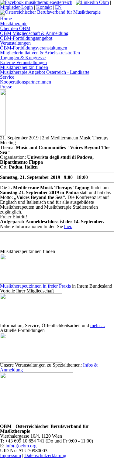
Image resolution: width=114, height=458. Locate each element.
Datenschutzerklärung (45, 455)
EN (58, 7)
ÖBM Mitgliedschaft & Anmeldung (34, 33)
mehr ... (97, 325)
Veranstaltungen (15, 43)
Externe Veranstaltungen (23, 62)
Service (7, 77)
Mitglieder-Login (16, 7)
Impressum (10, 455)
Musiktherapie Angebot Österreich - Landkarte (44, 72)
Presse (6, 86)
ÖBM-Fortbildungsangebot (26, 38)
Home (6, 18)
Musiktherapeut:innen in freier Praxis (35, 286)
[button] (2, 15)
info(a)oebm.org (20, 445)
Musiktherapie (13, 23)
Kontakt (44, 7)
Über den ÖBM (15, 28)
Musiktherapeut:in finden (24, 67)
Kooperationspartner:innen (25, 81)
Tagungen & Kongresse (23, 57)
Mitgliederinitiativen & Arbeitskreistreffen (40, 52)
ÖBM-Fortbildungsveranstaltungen (33, 47)
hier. (68, 226)
